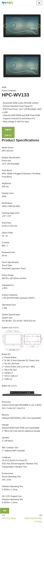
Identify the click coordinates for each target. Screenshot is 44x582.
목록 (4, 511)
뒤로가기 (8, 135)
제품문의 (8, 130)
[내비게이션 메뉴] (39, 3)
